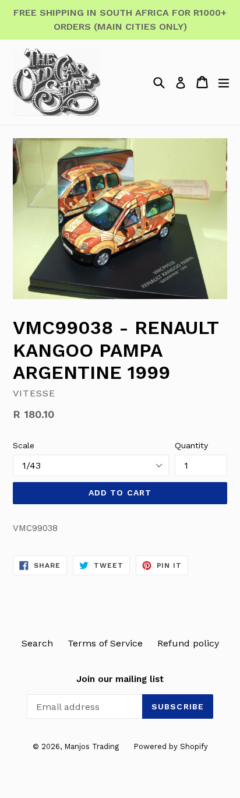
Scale (23, 445)
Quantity (191, 445)
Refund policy (188, 643)
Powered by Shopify (170, 746)
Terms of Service (105, 643)
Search (37, 643)
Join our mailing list (120, 679)
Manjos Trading (91, 746)
